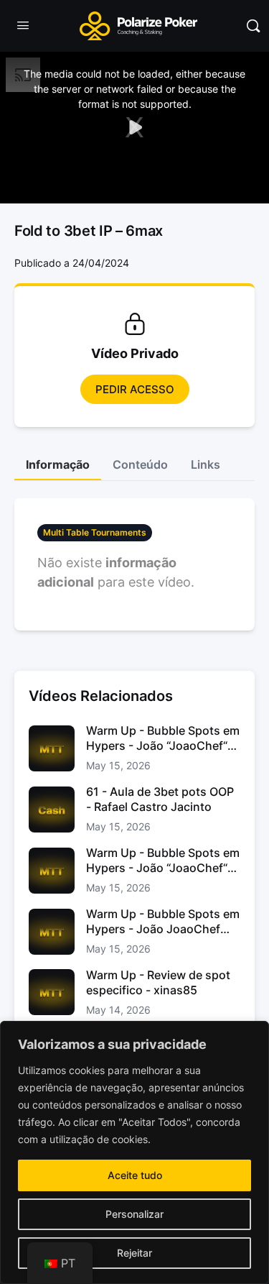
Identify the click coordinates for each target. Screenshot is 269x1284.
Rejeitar (134, 1253)
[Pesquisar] (253, 26)
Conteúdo (140, 464)
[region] (134, 1152)
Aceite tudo (135, 1175)
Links (205, 464)
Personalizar (134, 1214)
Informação (58, 464)
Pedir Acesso (134, 389)
